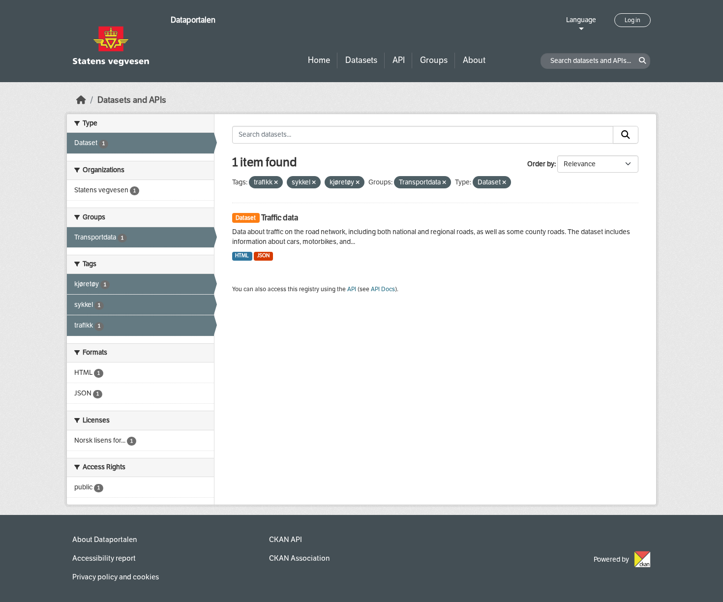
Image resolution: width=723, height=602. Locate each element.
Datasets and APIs (131, 100)
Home (319, 60)
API (398, 60)
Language (581, 20)
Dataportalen (193, 20)
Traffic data (279, 217)
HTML (242, 255)
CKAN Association (299, 558)
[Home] (81, 100)
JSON (263, 255)
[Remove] (276, 183)
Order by (540, 164)
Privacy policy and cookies (115, 576)
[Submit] (625, 135)
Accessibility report (104, 558)
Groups (434, 60)
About (474, 60)
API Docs (383, 289)
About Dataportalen (104, 539)
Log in (632, 20)
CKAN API (285, 539)
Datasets (361, 60)
